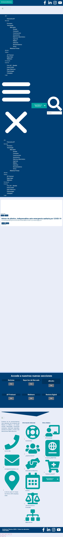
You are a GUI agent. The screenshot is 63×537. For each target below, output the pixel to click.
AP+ (6, 16)
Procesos (9, 23)
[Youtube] (60, 3)
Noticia (2, 215)
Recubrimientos (17, 44)
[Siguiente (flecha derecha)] (4, 536)
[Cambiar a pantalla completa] (4, 534)
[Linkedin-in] (50, 3)
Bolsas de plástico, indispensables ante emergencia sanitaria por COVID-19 (31, 219)
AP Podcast (10, 55)
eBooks (6, 172)
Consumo (16, 31)
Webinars (9, 180)
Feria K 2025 (10, 67)
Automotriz (16, 35)
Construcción (17, 33)
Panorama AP (11, 18)
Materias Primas (14, 48)
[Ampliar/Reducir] (1, 534)
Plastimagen (10, 71)
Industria (15, 42)
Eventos (7, 62)
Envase (15, 29)
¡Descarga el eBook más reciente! (16, 233)
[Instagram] (55, 3)
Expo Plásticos (11, 69)
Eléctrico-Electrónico (19, 37)
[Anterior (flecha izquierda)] (1, 536)
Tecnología (10, 25)
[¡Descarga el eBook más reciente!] (3, 229)
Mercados (13, 27)
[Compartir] (7, 534)
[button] (16, 107)
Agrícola (15, 39)
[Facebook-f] (45, 3)
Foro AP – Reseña (12, 65)
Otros (14, 46)
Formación (6, 182)
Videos (6, 52)
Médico (15, 40)
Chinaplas (10, 73)
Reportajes (10, 57)
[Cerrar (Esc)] (10, 534)
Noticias (7, 20)
